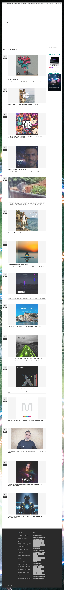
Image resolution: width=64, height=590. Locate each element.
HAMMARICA (9, 3)
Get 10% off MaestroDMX (54, 54)
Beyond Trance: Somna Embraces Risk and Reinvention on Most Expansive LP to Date (24, 578)
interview (35, 561)
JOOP (40, 565)
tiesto (44, 574)
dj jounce (34, 552)
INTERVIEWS (10, 43)
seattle (34, 572)
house (40, 559)
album (34, 535)
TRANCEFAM (30, 43)
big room (34, 541)
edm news (35, 554)
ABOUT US (38, 3)
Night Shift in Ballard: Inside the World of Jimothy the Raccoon (24, 200)
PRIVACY (48, 3)
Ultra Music (38, 578)
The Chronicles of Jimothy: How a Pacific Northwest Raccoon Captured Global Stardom (24, 551)
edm (43, 552)
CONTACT (57, 3)
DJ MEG (35, 43)
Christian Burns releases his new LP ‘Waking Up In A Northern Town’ (26, 358)
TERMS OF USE (43, 3)
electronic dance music (37, 557)
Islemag (4, 585)
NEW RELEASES (16, 43)
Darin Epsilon (35, 550)
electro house (40, 554)
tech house (35, 574)
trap (34, 578)
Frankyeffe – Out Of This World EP (17, 169)
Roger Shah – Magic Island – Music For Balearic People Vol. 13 (24, 326)
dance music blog (36, 546)
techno (40, 574)
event (44, 557)
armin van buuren (36, 537)
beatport (39, 539)
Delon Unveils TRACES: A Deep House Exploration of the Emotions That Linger (24, 574)
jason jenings (35, 565)
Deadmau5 (41, 550)
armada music (39, 535)
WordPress (11, 585)
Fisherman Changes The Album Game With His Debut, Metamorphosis (26, 420)
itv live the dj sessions (37, 563)
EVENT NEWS (24, 43)
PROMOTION (52, 3)
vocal (43, 578)
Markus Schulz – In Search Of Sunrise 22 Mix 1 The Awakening (24, 104)
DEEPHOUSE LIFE (14, 3)
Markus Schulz (40, 567)
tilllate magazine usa (36, 576)
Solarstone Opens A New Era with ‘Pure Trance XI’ (21, 389)
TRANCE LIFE (20, 3)
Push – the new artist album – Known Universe (20, 296)
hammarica (35, 559)
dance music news (36, 548)
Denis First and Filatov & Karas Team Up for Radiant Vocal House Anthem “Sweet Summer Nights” (24, 545)
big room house (40, 541)
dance (43, 544)
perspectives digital (36, 569)
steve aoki (39, 572)
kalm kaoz (35, 567)
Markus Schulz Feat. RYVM (15, 232)
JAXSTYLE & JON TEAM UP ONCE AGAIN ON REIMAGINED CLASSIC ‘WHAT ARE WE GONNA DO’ (23, 537)
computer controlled (36, 544)
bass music (42, 537)
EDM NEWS (5, 43)
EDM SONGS (33, 3)
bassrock (34, 539)
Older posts (5, 527)
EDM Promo (10, 23)
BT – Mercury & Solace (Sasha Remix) (18, 264)
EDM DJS (24, 3)
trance (43, 576)
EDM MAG (28, 3)
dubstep (39, 552)
